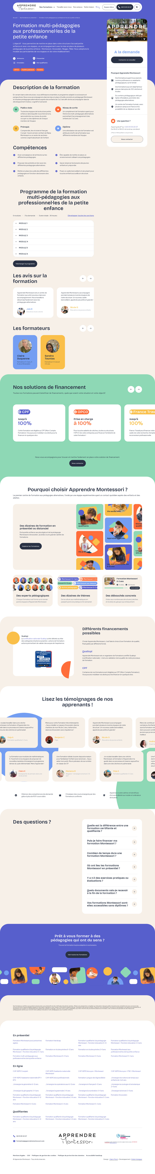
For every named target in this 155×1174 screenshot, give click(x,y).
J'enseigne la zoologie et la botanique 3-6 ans (125, 1085)
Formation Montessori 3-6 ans (89, 1056)
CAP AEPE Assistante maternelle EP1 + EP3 (27, 1079)
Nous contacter (127, 139)
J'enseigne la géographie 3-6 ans (26, 1091)
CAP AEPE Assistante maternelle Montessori (58, 1072)
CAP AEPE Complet (20, 1071)
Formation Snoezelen (119, 1095)
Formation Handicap (53, 1041)
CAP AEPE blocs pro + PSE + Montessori (126, 1071)
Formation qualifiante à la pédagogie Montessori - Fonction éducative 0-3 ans (28, 1050)
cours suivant (135, 588)
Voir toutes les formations (77, 955)
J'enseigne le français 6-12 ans (90, 1084)
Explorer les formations (30, 546)
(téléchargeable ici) (113, 1142)
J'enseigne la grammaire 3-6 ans (58, 1091)
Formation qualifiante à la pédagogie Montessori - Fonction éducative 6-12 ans (92, 1043)
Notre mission (89, 7)
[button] (47, 7)
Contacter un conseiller (127, 60)
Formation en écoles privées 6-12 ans (59, 1049)
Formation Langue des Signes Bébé (91, 1078)
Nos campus (77, 7)
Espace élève (109, 7)
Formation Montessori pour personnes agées (27, 1042)
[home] (26, 7)
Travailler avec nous (64, 7)
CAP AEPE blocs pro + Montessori (90, 1071)
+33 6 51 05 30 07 (131, 127)
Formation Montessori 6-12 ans (57, 1056)
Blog (98, 7)
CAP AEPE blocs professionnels (57, 1078)
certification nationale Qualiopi (35, 638)
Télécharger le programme (25, 264)
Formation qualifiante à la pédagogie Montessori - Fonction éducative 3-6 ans (126, 1042)
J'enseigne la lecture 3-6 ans (122, 1091)
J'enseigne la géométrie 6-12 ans (25, 1084)
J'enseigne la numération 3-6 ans (91, 1091)
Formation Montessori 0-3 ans (122, 1056)
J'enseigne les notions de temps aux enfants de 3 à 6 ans (125, 1079)
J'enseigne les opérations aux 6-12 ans (60, 1084)
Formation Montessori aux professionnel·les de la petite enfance (125, 1050)
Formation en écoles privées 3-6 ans (92, 1049)
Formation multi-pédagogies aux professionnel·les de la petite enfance (27, 1057)
